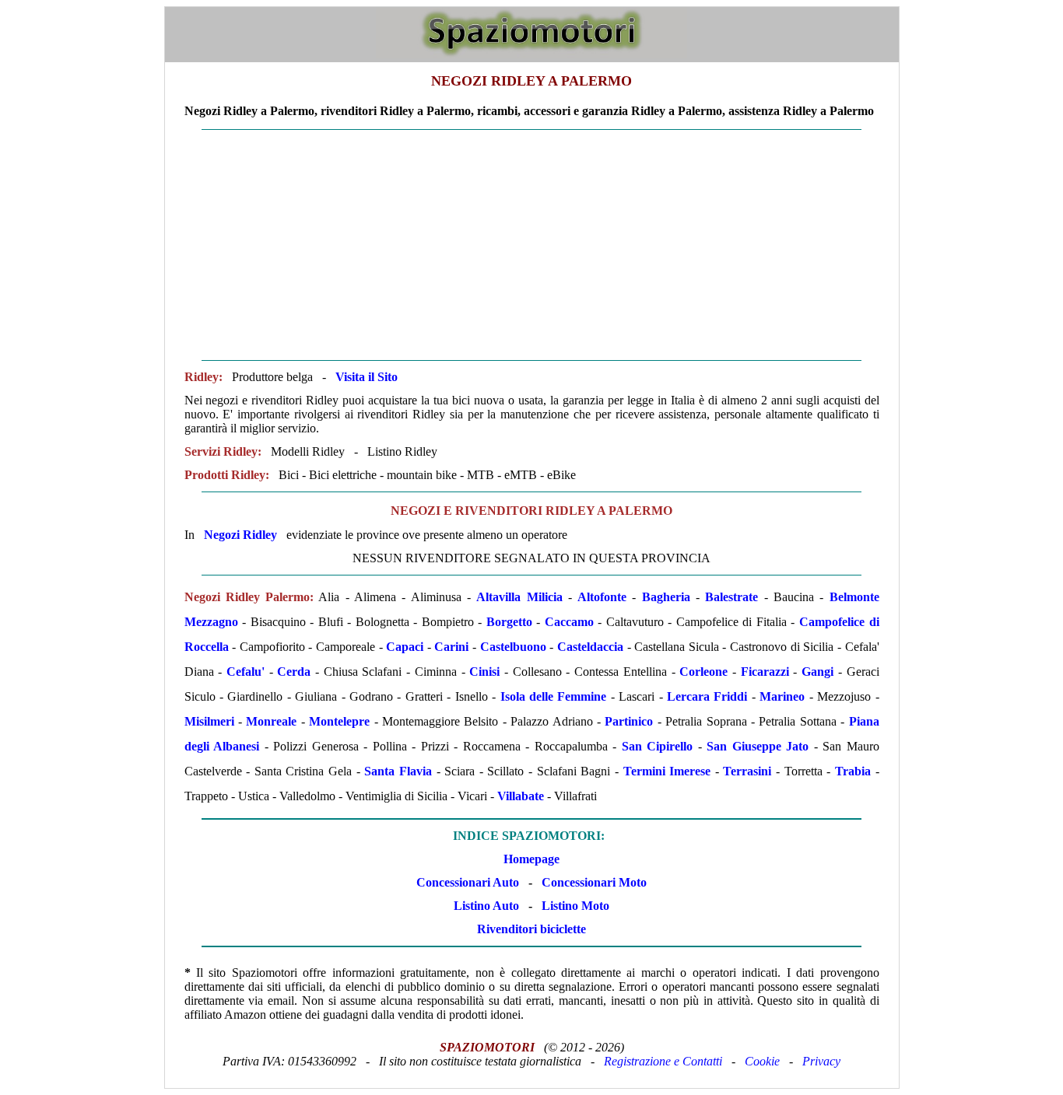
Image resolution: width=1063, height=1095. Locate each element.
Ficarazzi (765, 671)
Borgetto (509, 621)
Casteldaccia (590, 646)
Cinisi (484, 671)
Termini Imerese (667, 771)
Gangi (817, 671)
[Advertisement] (532, 245)
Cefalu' (245, 671)
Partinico (629, 721)
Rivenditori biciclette (531, 929)
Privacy (821, 1061)
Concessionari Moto (593, 882)
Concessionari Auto (467, 882)
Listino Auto (486, 905)
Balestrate (731, 596)
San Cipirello (657, 746)
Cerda (293, 671)
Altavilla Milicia (519, 596)
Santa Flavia (398, 771)
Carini (451, 646)
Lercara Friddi (707, 696)
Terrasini (747, 771)
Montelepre (339, 721)
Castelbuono (513, 646)
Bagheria (666, 596)
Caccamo (569, 621)
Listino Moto (575, 905)
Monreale (271, 721)
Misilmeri (209, 721)
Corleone (703, 671)
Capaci (404, 646)
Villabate (520, 796)
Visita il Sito (366, 376)
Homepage (531, 859)
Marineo (782, 696)
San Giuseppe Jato (758, 746)
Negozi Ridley (240, 534)
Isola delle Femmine (553, 696)
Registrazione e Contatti (663, 1061)
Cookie (762, 1061)
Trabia (853, 771)
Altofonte (601, 596)
